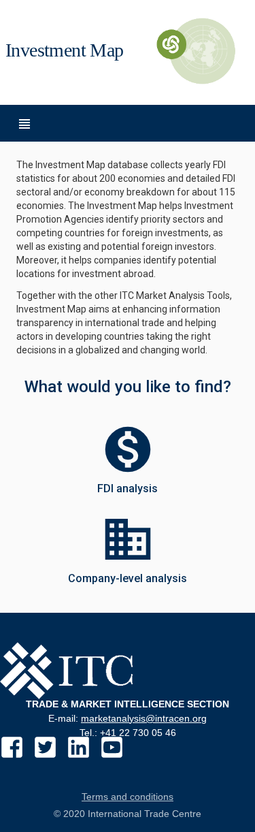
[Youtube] (112, 747)
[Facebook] (12, 747)
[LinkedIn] (78, 747)
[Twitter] (45, 747)
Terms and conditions (127, 796)
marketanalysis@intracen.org (144, 718)
